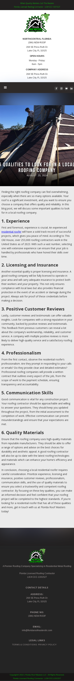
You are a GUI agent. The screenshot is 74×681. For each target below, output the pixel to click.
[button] (5, 87)
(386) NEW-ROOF (37, 42)
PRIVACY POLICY (47, 645)
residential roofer (11, 231)
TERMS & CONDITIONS (24, 645)
